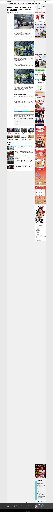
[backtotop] (26, 503)
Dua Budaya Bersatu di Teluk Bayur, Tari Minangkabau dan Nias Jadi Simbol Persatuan (23, 152)
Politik (14, 506)
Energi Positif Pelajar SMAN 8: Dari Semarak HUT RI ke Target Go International (41, 497)
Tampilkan (32, 142)
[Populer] (45, 1)
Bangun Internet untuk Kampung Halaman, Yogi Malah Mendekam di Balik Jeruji (40, 483)
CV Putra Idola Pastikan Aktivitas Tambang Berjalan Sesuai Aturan (23, 147)
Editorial (9, 6)
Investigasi (22, 3)
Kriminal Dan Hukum (30, 505)
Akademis (22, 504)
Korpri (21, 505)
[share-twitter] (28, 12)
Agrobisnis (15, 504)
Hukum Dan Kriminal (10, 3)
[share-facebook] (26, 12)
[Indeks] (44, 1)
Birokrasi (29, 3)
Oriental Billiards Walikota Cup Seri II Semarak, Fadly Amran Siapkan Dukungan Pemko (23, 156)
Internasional (19, 3)
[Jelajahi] (52, 1)
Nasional (15, 3)
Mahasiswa (33, 3)
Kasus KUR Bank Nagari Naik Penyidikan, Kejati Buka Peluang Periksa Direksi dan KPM (41, 486)
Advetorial (26, 3)
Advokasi (8, 504)
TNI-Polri (36, 3)
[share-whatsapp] (30, 12)
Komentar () (32, 12)
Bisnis (39, 3)
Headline (8, 505)
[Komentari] (32, 111)
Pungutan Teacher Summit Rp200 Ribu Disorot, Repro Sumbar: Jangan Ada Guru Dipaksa (40, 490)
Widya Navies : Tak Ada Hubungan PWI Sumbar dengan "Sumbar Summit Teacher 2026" (24, 161)
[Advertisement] (10, 25)
